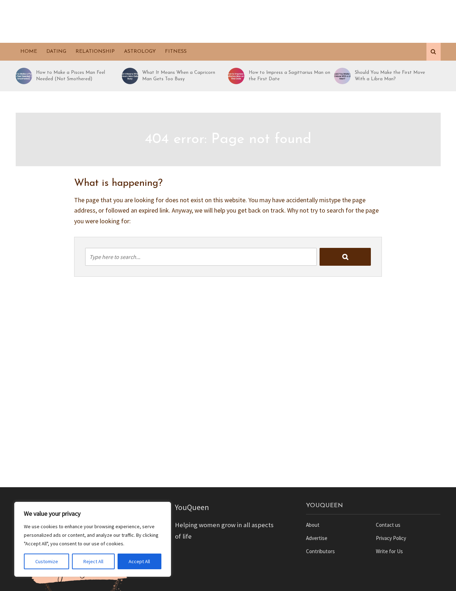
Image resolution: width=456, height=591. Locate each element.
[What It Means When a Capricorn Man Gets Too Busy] (129, 76)
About (313, 524)
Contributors (320, 551)
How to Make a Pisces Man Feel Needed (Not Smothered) (70, 75)
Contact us (388, 524)
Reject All (93, 561)
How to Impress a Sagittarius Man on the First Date (289, 75)
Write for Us (389, 551)
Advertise (316, 538)
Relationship (95, 51)
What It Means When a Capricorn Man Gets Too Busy (178, 75)
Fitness (176, 51)
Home (28, 51)
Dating (56, 51)
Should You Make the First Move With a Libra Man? (390, 75)
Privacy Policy (391, 538)
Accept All (139, 561)
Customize (46, 561)
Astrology (140, 51)
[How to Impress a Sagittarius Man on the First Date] (235, 76)
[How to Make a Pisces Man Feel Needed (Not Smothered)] (23, 76)
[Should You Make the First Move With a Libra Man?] (341, 76)
